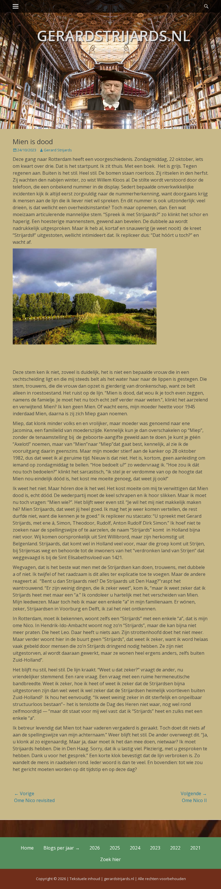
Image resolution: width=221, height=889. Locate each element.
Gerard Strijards (58, 150)
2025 (115, 848)
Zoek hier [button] (110, 859)
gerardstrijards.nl (113, 35)
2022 (175, 848)
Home (27, 848)
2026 (94, 848)
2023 (155, 848)
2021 (195, 848)
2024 (135, 848)
